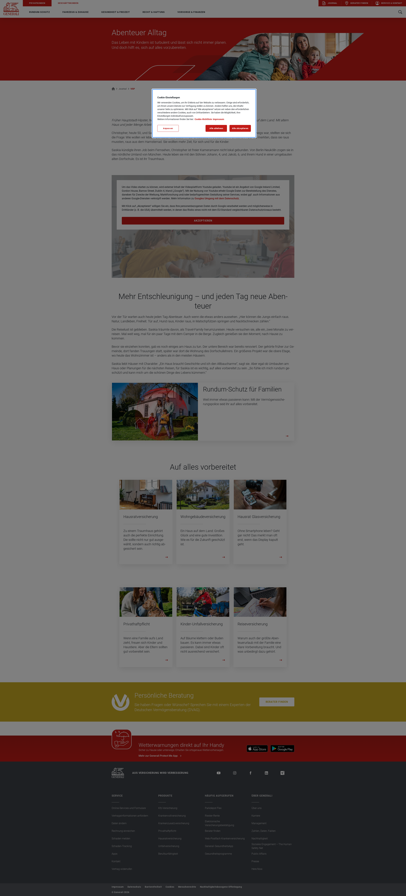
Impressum (218, 119)
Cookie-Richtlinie (203, 119)
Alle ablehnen (216, 128)
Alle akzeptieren (240, 128)
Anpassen (168, 128)
